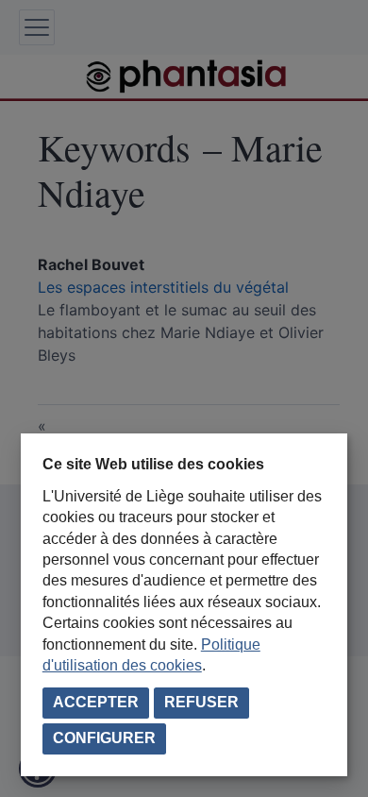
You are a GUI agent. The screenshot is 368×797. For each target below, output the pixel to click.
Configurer (104, 738)
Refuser (201, 702)
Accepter (96, 702)
